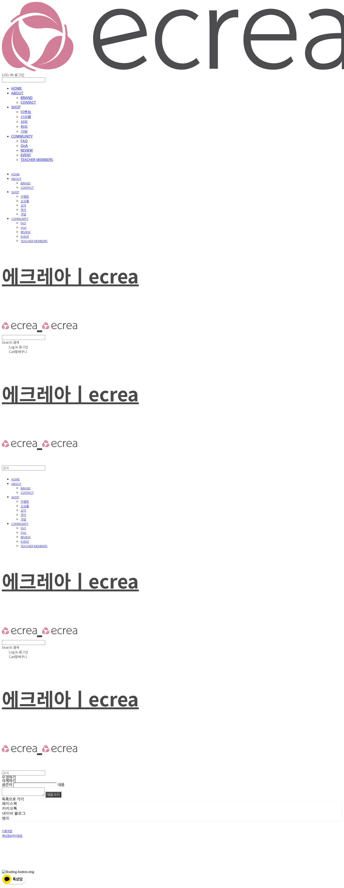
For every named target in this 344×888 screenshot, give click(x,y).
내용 (61, 784)
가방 (24, 131)
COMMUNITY (22, 136)
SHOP (16, 107)
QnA (24, 145)
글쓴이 (7, 784)
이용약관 (7, 831)
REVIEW (27, 150)
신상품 (26, 116)
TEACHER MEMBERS (37, 159)
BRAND (27, 97)
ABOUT (17, 93)
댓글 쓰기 (53, 794)
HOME (16, 88)
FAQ (24, 140)
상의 (24, 121)
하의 (24, 126)
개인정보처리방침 (12, 835)
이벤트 (26, 111)
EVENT (26, 155)
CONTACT (28, 102)
